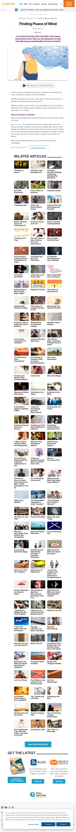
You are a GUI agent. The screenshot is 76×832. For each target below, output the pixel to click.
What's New (24, 9)
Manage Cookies (33, 824)
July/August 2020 (32, 18)
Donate (37, 9)
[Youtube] (6, 807)
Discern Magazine (45, 9)
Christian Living (42, 14)
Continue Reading (38, 148)
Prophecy (36, 4)
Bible (25, 4)
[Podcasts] (13, 807)
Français (61, 9)
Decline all (63, 824)
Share (39, 32)
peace (20, 110)
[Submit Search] (16, 9)
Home (31, 14)
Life (30, 4)
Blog (52, 9)
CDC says (17, 124)
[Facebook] (2, 807)
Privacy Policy (66, 819)
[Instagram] (9, 807)
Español (56, 9)
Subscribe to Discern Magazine (16, 780)
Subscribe (38, 781)
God (21, 4)
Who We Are (31, 9)
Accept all (48, 824)
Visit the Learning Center (69, 3)
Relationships (53, 4)
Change (44, 4)
